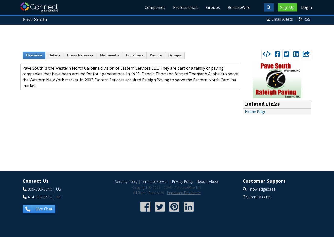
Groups (213, 7)
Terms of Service (154, 181)
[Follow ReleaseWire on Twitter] (160, 212)
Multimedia (110, 55)
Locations (134, 55)
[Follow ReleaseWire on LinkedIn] (188, 212)
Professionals (185, 7)
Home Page (255, 111)
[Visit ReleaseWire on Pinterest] (174, 212)
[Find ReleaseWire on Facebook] (145, 212)
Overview (34, 55)
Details (55, 55)
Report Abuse (208, 181)
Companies (155, 7)
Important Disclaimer (184, 192)
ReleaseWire (239, 7)
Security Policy (126, 181)
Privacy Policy (182, 181)
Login (306, 7)
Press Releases (80, 55)
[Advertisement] (167, 36)
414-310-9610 (40, 197)
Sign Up (287, 7)
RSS (306, 19)
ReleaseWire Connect (39, 7)
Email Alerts (282, 19)
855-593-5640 (40, 189)
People (156, 55)
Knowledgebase (262, 189)
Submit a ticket (258, 197)
